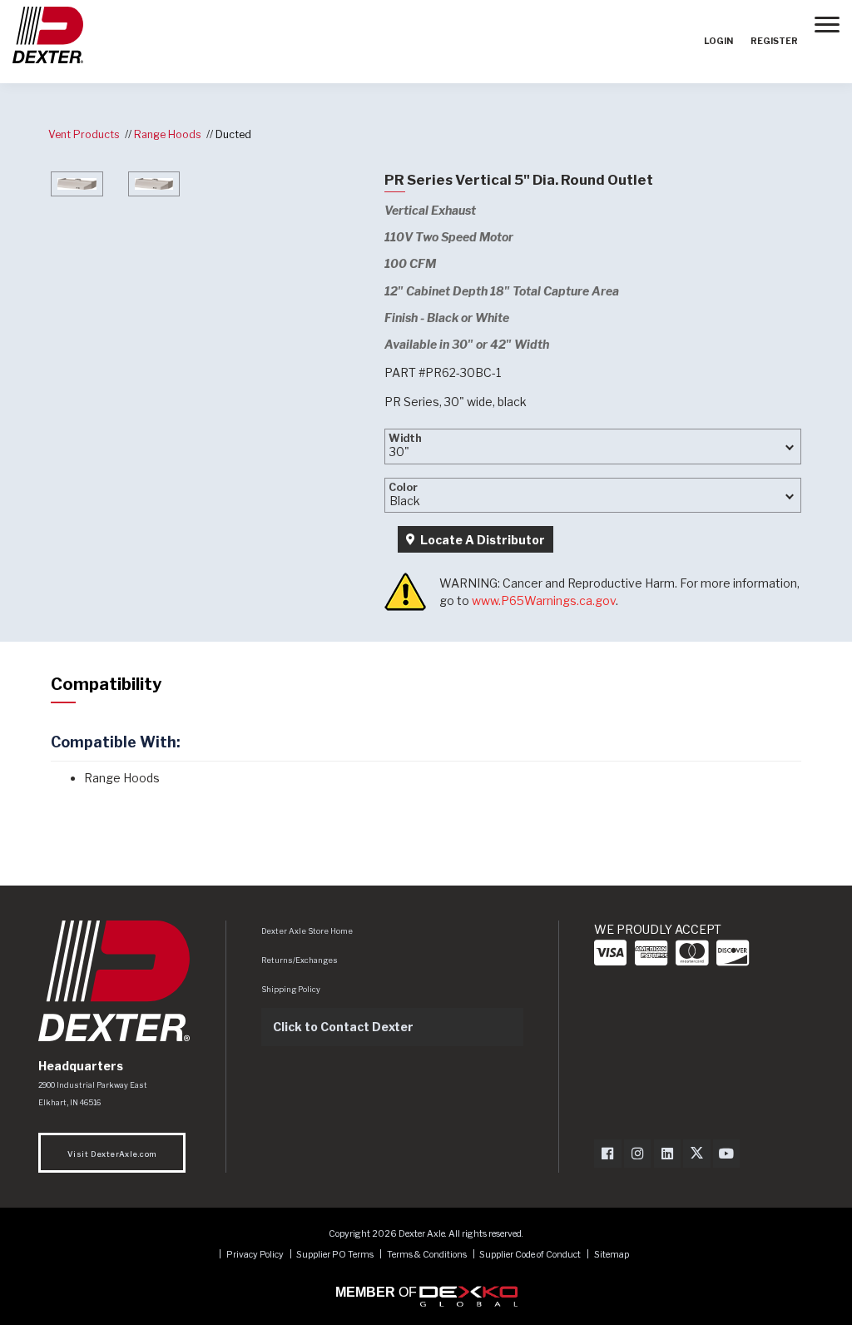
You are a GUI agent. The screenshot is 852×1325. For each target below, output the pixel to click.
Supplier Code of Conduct (530, 1254)
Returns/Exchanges (299, 960)
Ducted (233, 134)
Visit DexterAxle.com (111, 1154)
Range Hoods (167, 134)
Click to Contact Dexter (343, 1027)
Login (718, 41)
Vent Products (84, 134)
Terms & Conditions (427, 1254)
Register (774, 41)
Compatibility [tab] (106, 684)
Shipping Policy (290, 989)
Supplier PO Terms (335, 1254)
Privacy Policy (255, 1254)
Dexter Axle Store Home (307, 930)
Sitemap (611, 1254)
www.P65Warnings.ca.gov (544, 600)
